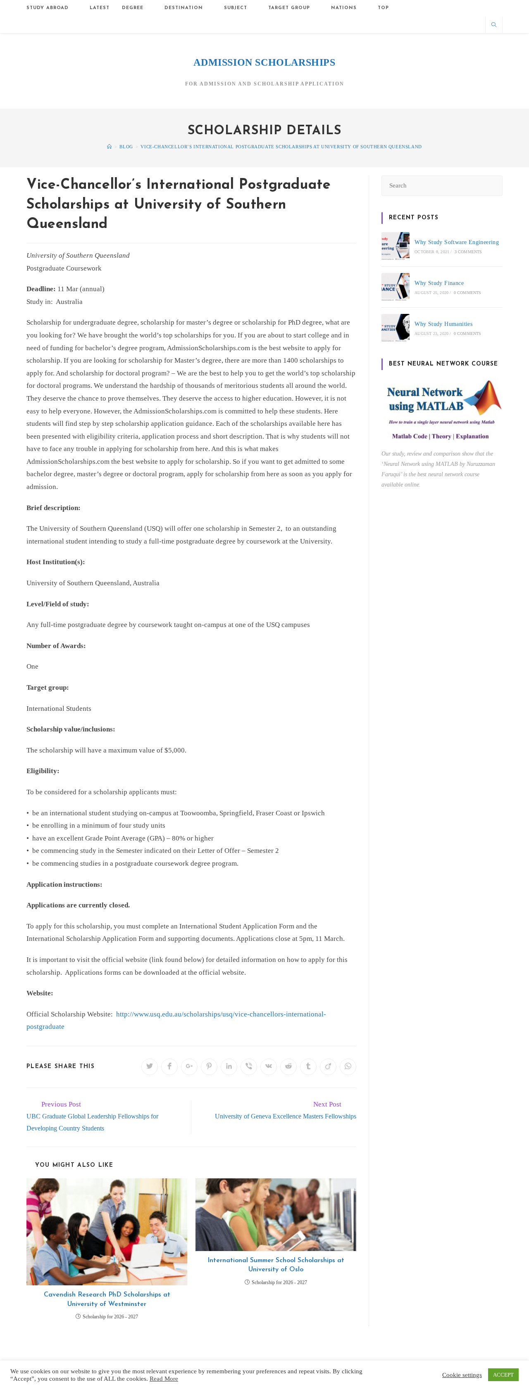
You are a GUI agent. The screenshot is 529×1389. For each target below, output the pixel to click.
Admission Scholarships (264, 62)
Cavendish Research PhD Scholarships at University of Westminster (107, 1299)
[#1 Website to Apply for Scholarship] (109, 146)
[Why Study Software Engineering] (395, 246)
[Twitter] (406, 24)
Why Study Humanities (443, 324)
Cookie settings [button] (462, 1375)
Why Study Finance (439, 283)
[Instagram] (447, 24)
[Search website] (494, 25)
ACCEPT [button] (503, 1375)
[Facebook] (420, 24)
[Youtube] (474, 24)
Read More (164, 1378)
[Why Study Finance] (395, 287)
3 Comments (468, 251)
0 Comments (467, 292)
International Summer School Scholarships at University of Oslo (275, 1265)
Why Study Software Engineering (457, 242)
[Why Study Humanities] (395, 328)
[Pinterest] (433, 24)
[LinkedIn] (460, 24)
